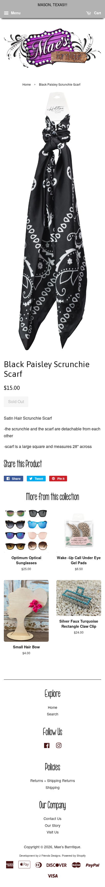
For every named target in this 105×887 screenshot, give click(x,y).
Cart (97, 12)
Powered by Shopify (74, 855)
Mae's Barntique (67, 846)
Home (26, 84)
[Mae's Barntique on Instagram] (58, 746)
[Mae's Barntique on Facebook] (47, 746)
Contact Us (52, 818)
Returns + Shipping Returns (52, 780)
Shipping (53, 787)
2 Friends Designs (49, 855)
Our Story (52, 825)
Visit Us (53, 831)
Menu (15, 12)
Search (52, 713)
